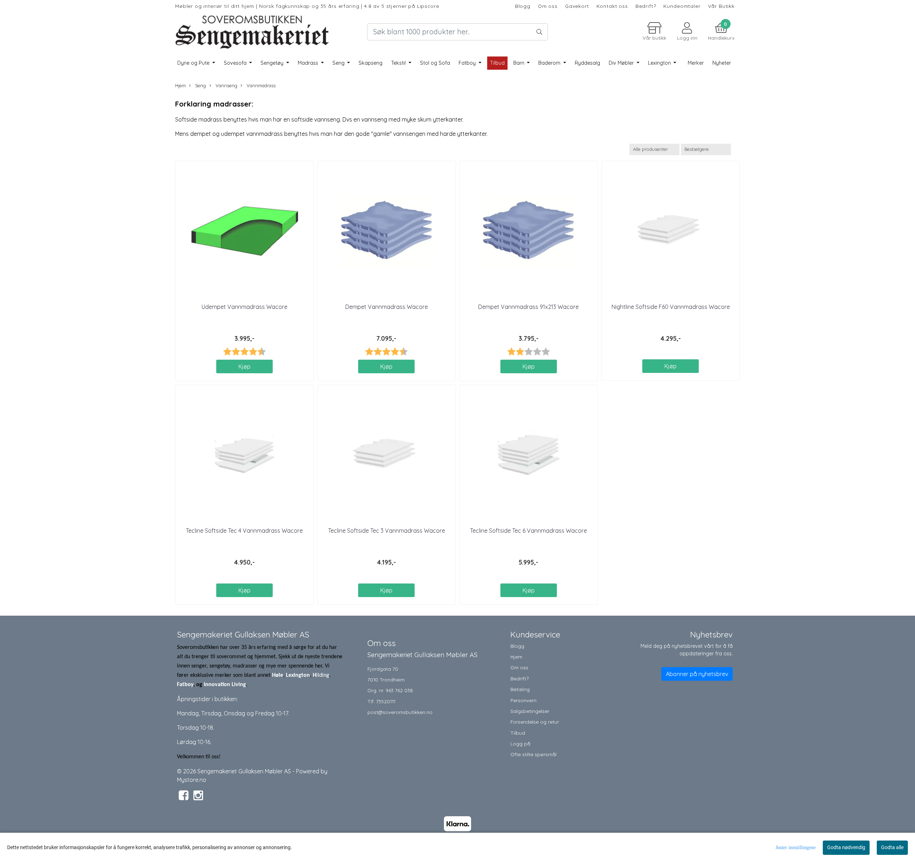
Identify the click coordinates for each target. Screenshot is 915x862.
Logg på (520, 743)
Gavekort (577, 6)
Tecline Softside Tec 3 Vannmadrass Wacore (386, 530)
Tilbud (517, 733)
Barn (519, 63)
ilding (322, 675)
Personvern (523, 700)
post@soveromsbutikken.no (399, 712)
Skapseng (370, 63)
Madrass (309, 63)
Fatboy (468, 63)
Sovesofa (236, 63)
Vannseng (225, 85)
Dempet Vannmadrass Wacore (386, 306)
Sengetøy (273, 63)
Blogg (522, 6)
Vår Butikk (721, 6)
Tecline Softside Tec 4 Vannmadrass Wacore (244, 530)
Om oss (548, 6)
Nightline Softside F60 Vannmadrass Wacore (671, 306)
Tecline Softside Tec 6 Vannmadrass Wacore (528, 530)
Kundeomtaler (681, 6)
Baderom (550, 63)
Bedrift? (645, 6)
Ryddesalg (587, 63)
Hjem (180, 85)
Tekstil (399, 63)
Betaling (520, 689)
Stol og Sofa (435, 63)
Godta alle (892, 847)
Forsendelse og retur (534, 722)
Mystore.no (191, 779)
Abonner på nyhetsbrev (697, 674)
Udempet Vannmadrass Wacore (244, 306)
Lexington (660, 63)
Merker (696, 63)
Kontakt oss (612, 6)
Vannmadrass (260, 85)
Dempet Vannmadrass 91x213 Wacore (528, 306)
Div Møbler (622, 63)
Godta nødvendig (846, 847)
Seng (339, 63)
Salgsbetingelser (529, 711)
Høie (277, 675)
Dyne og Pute (194, 63)
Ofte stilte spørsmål (533, 754)
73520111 (385, 701)
